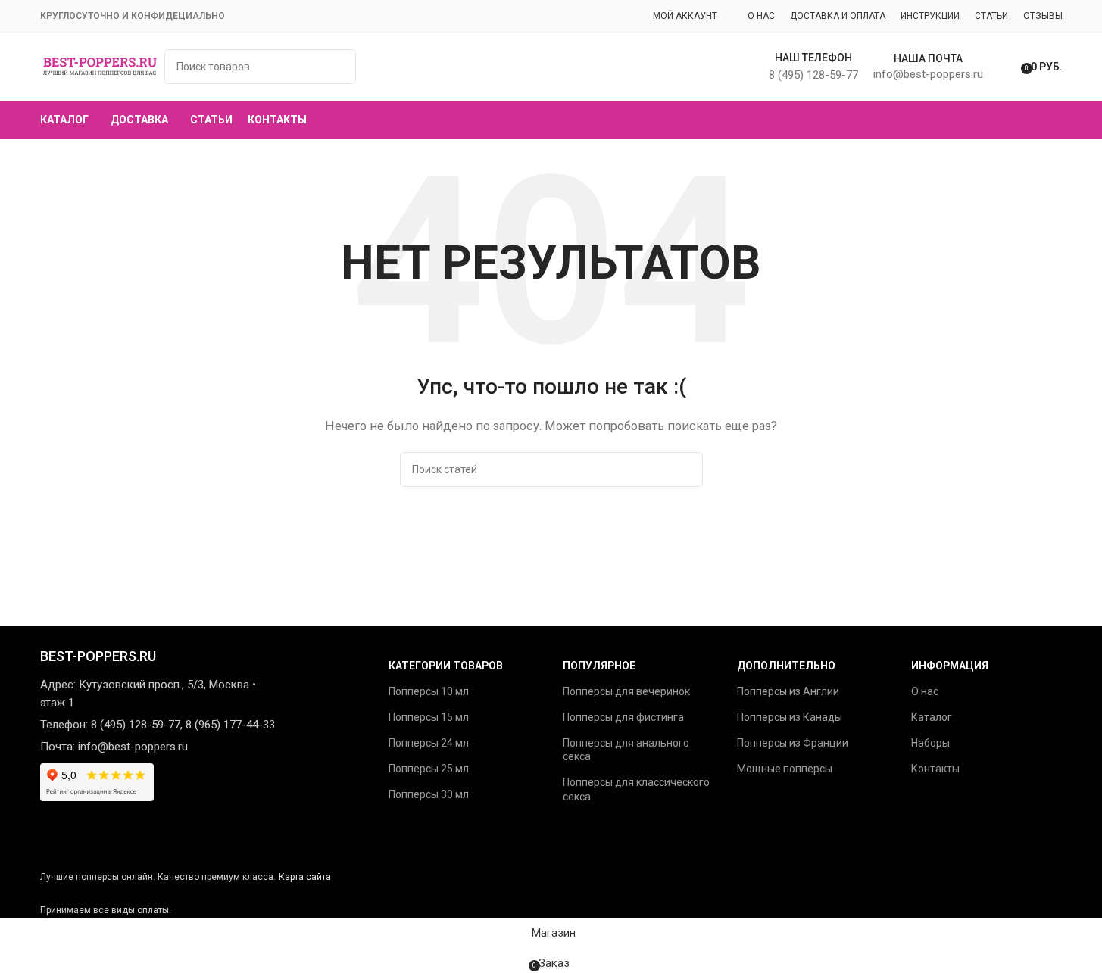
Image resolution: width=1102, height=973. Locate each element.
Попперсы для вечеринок (626, 691)
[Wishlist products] (1004, 66)
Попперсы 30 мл (429, 794)
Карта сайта (305, 877)
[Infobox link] (551, 69)
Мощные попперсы (784, 768)
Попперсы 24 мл (429, 743)
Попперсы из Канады (789, 717)
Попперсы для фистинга (623, 717)
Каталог (931, 717)
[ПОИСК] (685, 469)
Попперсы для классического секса (636, 789)
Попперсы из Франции (792, 743)
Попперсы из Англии (788, 691)
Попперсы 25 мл (429, 768)
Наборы (930, 743)
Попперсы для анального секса (626, 749)
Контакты (935, 768)
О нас (924, 691)
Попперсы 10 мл (429, 691)
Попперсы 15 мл (429, 717)
